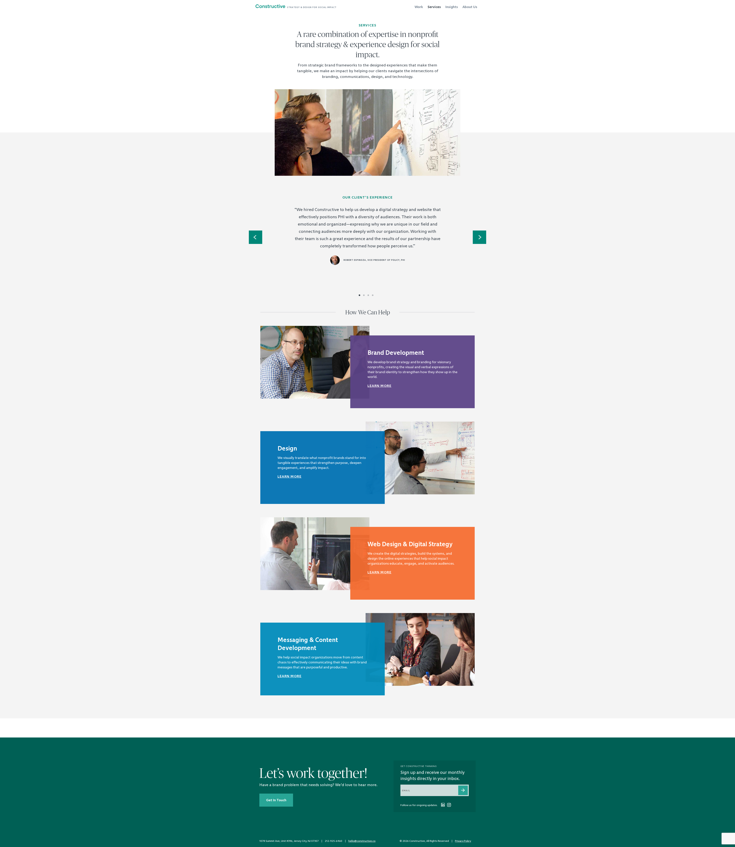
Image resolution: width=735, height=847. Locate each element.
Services (434, 6)
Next (479, 237)
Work (419, 6)
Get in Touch (276, 800)
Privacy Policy (463, 841)
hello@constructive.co (362, 841)
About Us (469, 6)
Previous (255, 237)
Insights (451, 6)
